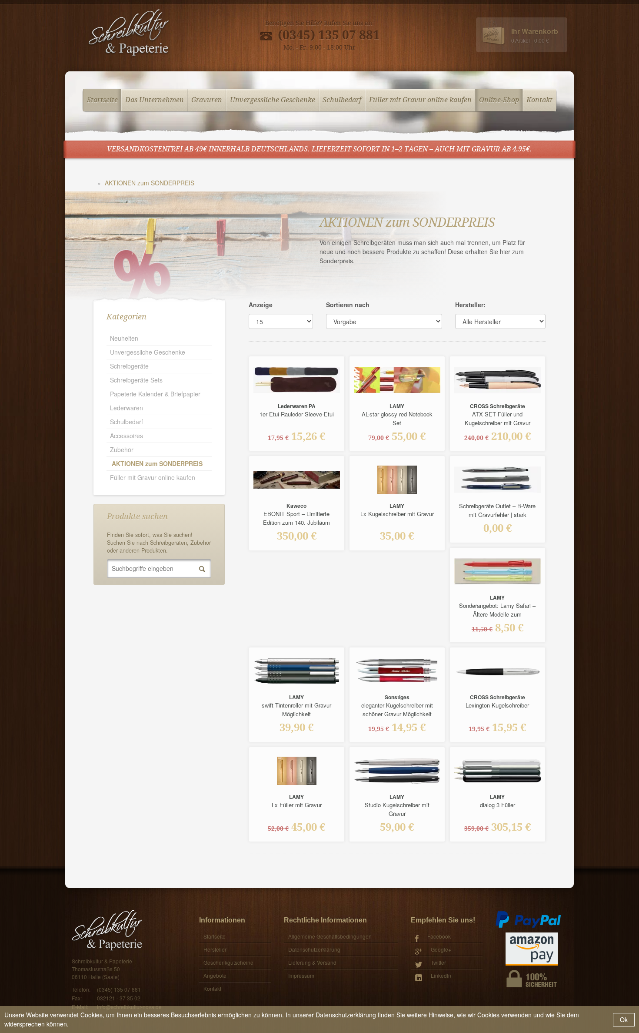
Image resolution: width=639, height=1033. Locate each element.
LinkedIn (441, 975)
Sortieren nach (347, 304)
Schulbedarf (342, 100)
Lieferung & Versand (312, 962)
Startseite (102, 100)
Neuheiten (124, 338)
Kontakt (539, 100)
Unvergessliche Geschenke (272, 100)
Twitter (438, 962)
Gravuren (206, 100)
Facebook (439, 936)
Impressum (301, 975)
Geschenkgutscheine (228, 962)
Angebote (214, 975)
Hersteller (214, 949)
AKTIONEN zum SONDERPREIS (149, 182)
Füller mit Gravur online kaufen (420, 100)
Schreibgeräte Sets (136, 380)
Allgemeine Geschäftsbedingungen (330, 936)
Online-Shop (499, 100)
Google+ (441, 949)
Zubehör (121, 449)
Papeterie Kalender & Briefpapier (155, 393)
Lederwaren (126, 407)
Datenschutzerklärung (346, 1014)
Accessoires (126, 435)
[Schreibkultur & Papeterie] (128, 33)
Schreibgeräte (129, 366)
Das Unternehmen (154, 100)
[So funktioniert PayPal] (528, 918)
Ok (624, 1019)
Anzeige (261, 304)
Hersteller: (470, 304)
